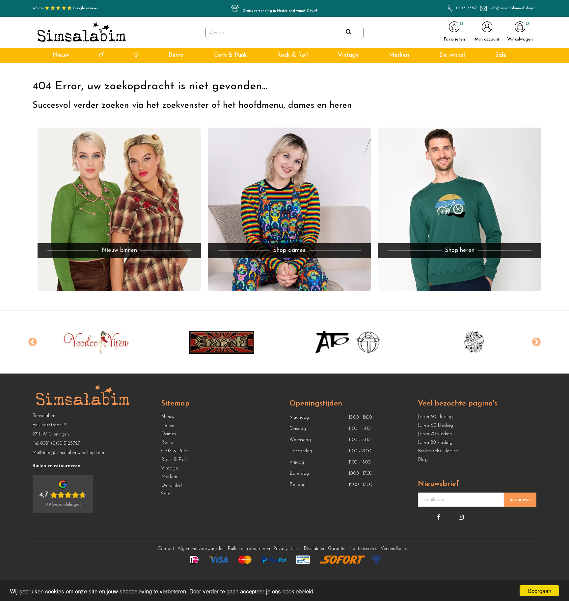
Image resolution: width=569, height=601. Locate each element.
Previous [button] (33, 342)
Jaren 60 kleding (435, 425)
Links (296, 548)
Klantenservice (363, 548)
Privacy (280, 548)
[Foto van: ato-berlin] (348, 342)
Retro (176, 55)
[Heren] (101, 55)
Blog (423, 459)
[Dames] (136, 55)
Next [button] (536, 342)
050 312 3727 (466, 8)
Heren (167, 425)
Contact (166, 548)
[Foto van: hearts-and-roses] (474, 342)
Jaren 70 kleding (435, 434)
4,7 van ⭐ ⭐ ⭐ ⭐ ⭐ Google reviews (65, 8)
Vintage (348, 55)
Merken (399, 55)
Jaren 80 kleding (435, 442)
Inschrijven (520, 499)
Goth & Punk (230, 55)
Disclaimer (314, 548)
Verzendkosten (395, 548)
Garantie (336, 548)
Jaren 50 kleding (435, 416)
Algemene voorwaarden (201, 548)
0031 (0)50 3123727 (60, 443)
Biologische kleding (438, 451)
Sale (500, 55)
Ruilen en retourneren (249, 548)
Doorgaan (539, 590)
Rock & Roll (292, 55)
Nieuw (61, 55)
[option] (96, 342)
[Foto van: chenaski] (222, 342)
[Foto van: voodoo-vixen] (96, 342)
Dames (168, 434)
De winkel (452, 55)
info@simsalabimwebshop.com (73, 452)
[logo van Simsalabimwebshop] (82, 32)
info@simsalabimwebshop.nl (513, 8)
